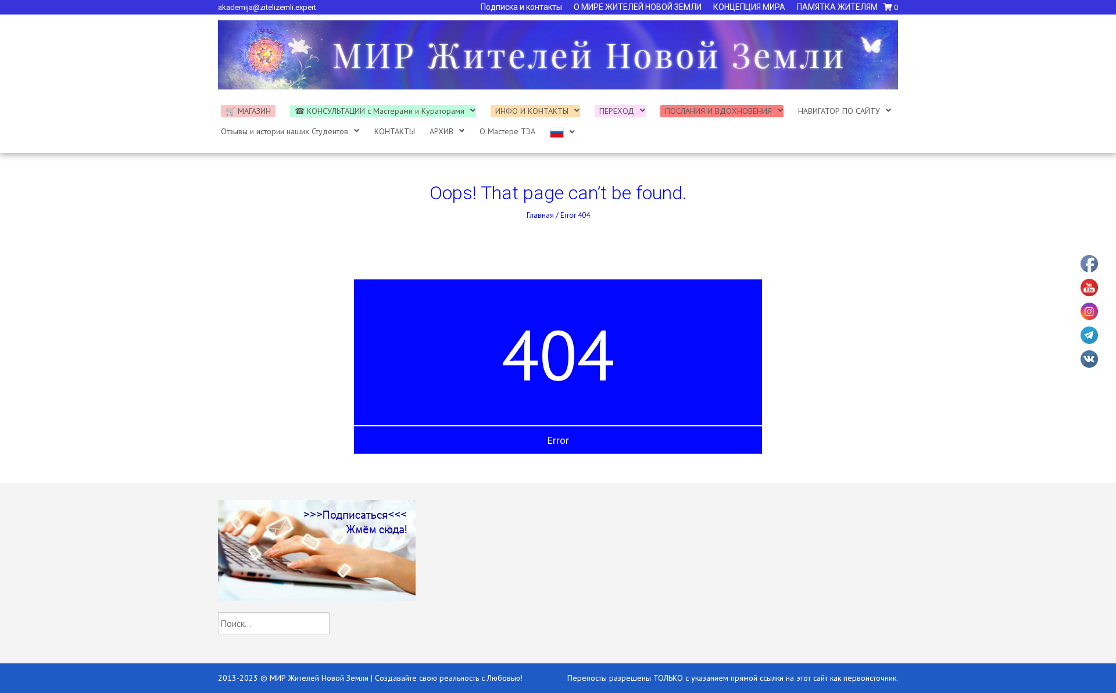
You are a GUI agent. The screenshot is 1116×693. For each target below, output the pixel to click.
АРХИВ (441, 131)
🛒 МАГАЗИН (248, 111)
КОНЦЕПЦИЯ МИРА (749, 7)
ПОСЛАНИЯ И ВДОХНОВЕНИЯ (718, 111)
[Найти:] (274, 623)
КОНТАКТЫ (394, 131)
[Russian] (562, 132)
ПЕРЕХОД (616, 111)
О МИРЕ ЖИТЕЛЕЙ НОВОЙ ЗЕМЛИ (638, 7)
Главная (540, 215)
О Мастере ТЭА (507, 131)
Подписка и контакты (521, 7)
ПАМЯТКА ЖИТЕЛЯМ (837, 7)
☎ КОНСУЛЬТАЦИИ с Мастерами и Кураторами (379, 111)
